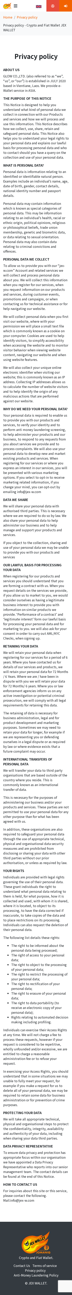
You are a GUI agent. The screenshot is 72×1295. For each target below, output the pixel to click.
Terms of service (44, 1265)
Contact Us (22, 1265)
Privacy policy (35, 1270)
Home (7, 17)
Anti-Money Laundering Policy (36, 1275)
